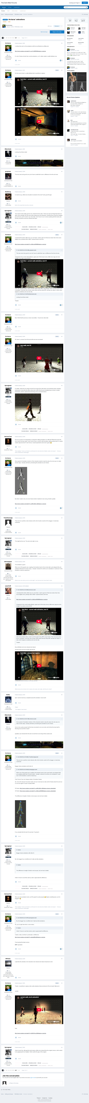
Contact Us (44, 1098)
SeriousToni (8, 436)
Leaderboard (23, 10)
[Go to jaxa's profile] (68, 121)
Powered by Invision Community (44, 1100)
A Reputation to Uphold (32, 226)
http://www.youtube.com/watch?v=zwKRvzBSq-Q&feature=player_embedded (38, 788)
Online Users (14, 10)
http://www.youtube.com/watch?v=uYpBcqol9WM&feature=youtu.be (30, 244)
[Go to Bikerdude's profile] (8, 154)
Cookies (50, 1098)
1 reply (76, 116)
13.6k (9, 183)
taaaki (72, 110)
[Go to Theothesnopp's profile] (8, 523)
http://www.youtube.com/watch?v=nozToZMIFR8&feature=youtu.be (30, 51)
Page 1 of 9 (24, 37)
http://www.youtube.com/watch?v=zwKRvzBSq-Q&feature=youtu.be (30, 503)
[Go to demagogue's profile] (8, 566)
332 (9, 597)
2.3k (9, 55)
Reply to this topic (57, 31)
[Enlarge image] (51, 442)
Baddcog (8, 191)
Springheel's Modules (25, 229)
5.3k (9, 203)
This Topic (81, 7)
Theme (38, 1098)
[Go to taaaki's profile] (68, 111)
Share (50, 26)
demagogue (8, 561)
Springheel (8, 210)
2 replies (77, 106)
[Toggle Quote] (17, 250)
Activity (9, 7)
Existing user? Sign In (74, 2)
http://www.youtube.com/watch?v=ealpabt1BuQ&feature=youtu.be (30, 937)
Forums (3, 10)
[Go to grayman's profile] (8, 176)
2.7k (9, 448)
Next (16, 37)
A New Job (39, 226)
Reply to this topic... (14, 1083)
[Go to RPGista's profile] (8, 963)
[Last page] (19, 38)
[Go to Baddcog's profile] (8, 197)
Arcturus (10, 25)
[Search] (86, 7)
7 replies (76, 135)
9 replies (76, 145)
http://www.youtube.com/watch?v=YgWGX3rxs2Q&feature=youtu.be (30, 1033)
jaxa (72, 120)
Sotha (8, 694)
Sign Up (84, 2)
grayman (8, 171)
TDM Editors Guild (19, 26)
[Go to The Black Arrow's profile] (68, 130)
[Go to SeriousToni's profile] (8, 441)
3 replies (76, 125)
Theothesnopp (8, 518)
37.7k (9, 224)
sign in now (32, 1077)
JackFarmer (73, 100)
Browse (4, 7)
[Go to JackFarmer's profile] (68, 101)
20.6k (8, 161)
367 (9, 529)
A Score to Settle (25, 226)
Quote (19, 60)
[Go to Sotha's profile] (8, 699)
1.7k (9, 970)
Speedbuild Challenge (33, 229)
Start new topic (44, 31)
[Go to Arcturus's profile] (3, 26)
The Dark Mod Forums (9, 3)
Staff (8, 10)
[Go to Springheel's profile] (8, 215)
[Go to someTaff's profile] (8, 591)
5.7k (9, 706)
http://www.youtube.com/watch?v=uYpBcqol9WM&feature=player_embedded (38, 791)
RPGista (8, 958)
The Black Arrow (74, 129)
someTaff (8, 586)
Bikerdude (8, 149)
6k (8, 573)
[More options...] (61, 43)
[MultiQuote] (16, 60)
